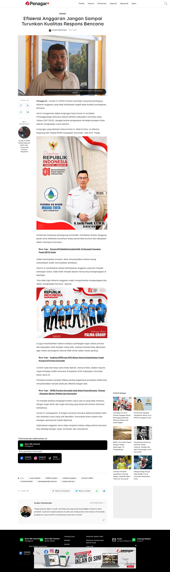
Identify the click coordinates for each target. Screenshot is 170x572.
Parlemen (62, 13)
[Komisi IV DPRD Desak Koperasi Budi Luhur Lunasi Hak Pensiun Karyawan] (24, 132)
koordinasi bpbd (26, 481)
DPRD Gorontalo (51, 478)
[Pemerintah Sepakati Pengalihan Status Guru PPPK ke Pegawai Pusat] (143, 404)
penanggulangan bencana (48, 481)
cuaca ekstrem (35, 478)
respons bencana (68, 481)
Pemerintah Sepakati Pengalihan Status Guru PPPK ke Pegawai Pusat (142, 415)
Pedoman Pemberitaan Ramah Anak (95, 541)
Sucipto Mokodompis (59, 30)
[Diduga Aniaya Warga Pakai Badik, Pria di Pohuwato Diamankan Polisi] (143, 462)
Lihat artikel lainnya (96, 503)
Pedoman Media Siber (94, 536)
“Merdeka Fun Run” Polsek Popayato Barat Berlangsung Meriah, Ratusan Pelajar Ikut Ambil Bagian (121, 417)
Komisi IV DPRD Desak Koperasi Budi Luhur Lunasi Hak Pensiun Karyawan (24, 146)
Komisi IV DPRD (87, 478)
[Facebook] (21, 105)
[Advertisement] (132, 502)
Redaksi (67, 540)
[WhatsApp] (21, 112)
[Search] (166, 3)
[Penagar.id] (25, 3)
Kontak (67, 544)
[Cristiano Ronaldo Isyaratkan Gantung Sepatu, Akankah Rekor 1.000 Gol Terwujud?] (122, 462)
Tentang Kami (69, 536)
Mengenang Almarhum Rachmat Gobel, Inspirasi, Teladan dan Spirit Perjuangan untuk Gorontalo (142, 447)
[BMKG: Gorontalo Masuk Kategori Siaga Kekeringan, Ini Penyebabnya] (122, 433)
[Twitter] (27, 105)
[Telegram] (27, 112)
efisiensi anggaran (69, 478)
